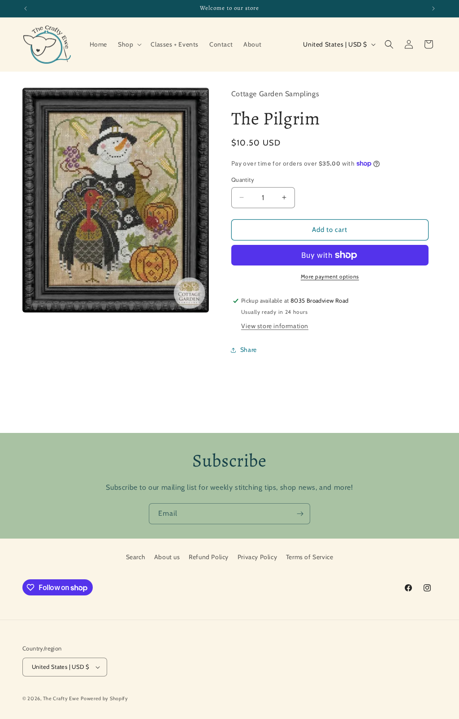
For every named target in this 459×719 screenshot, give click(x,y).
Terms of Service (309, 557)
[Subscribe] (300, 513)
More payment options (330, 276)
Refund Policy (209, 557)
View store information (274, 326)
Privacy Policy (257, 557)
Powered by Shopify (104, 698)
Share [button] (248, 350)
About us (167, 557)
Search (136, 557)
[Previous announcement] (25, 8)
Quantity (242, 179)
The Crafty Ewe (61, 698)
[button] (129, 44)
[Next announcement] (433, 8)
